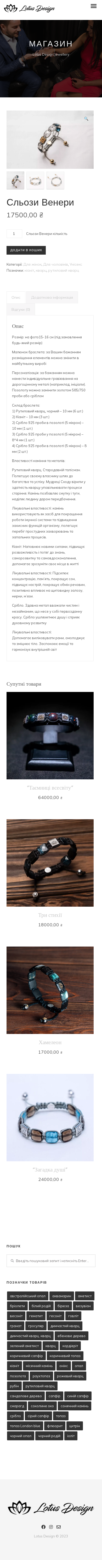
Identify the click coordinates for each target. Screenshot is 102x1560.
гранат (15, 1326)
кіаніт (29, 270)
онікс (63, 1366)
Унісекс (76, 264)
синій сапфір (78, 1396)
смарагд (17, 1406)
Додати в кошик (26, 250)
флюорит (55, 1426)
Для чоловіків (55, 264)
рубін (14, 1386)
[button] (86, 119)
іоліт (71, 1436)
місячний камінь (39, 1366)
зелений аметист (24, 1346)
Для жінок (32, 264)
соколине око (42, 1406)
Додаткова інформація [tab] (52, 297)
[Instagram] (51, 1527)
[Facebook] (43, 1527)
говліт (73, 1316)
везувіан (83, 1306)
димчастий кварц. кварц (30, 1336)
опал (79, 1366)
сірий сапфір (38, 1416)
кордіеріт (70, 1346)
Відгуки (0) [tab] (21, 309)
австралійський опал (28, 1296)
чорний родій (49, 1436)
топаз (61, 1416)
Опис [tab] (16, 297)
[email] (59, 1527)
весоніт (16, 1316)
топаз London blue (25, 1426)
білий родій (41, 1306)
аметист (85, 1296)
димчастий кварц (65, 1326)
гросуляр (36, 1326)
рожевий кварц (70, 1376)
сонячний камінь (74, 1406)
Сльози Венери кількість (46, 234)
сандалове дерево (26, 1396)
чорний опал (20, 1436)
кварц (41, 270)
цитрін (74, 1426)
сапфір (54, 1396)
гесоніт (55, 1316)
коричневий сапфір (26, 1356)
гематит (36, 1316)
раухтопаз (41, 1376)
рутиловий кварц (63, 270)
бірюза (63, 1306)
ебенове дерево (72, 1336)
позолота (18, 1376)
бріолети (17, 1306)
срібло (15, 1416)
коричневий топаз (65, 1356)
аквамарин (61, 1296)
